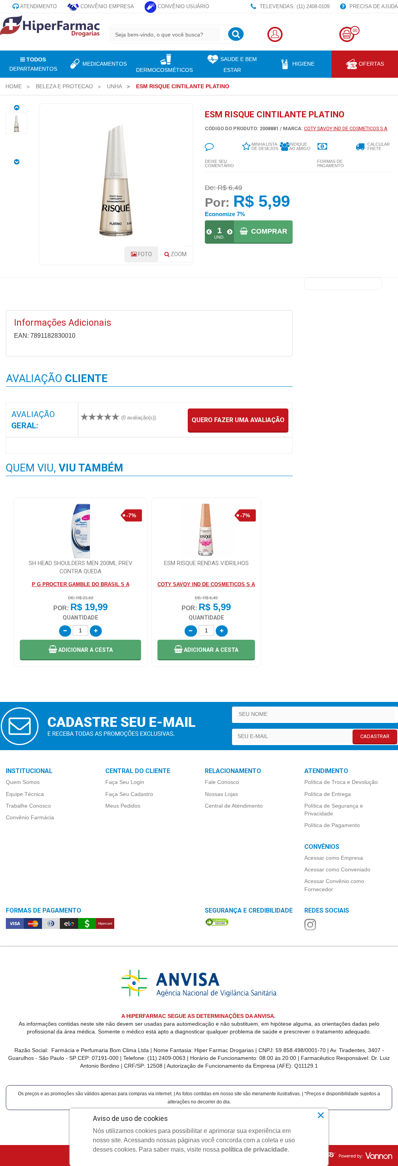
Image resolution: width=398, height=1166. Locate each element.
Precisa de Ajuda (373, 6)
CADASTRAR (374, 736)
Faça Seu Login (124, 782)
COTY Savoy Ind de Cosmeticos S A (346, 128)
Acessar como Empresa (333, 858)
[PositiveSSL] (217, 922)
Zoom (181, 256)
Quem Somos (23, 782)
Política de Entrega (327, 794)
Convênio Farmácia (30, 817)
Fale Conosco (222, 782)
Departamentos (33, 64)
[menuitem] (13, 86)
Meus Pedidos (122, 806)
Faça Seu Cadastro (129, 794)
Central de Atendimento (234, 806)
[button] (80, 650)
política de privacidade (254, 1149)
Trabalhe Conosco (28, 806)
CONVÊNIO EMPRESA (106, 6)
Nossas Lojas (221, 794)
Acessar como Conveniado (337, 869)
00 (355, 30)
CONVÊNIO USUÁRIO (182, 6)
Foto (144, 254)
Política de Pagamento (332, 825)
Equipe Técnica (25, 794)
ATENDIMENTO (38, 6)
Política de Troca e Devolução (341, 782)
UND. (219, 237)
